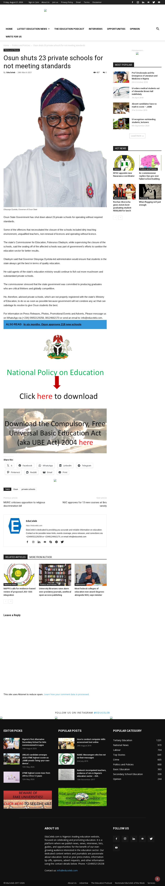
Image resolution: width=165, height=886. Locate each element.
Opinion (135, 28)
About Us (45, 2)
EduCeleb (10, 72)
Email (78, 2)
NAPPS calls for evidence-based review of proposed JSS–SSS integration (19, 591)
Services (151, 883)
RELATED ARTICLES (15, 557)
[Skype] (51, 542)
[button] (157, 29)
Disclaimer (97, 2)
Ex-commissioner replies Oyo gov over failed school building (149, 176)
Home (9, 28)
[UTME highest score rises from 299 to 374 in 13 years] (12, 777)
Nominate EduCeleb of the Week (130, 883)
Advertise (83, 883)
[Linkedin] (143, 2)
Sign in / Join (34, 2)
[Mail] (148, 2)
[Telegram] (57, 542)
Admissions (80, 584)
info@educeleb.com (67, 870)
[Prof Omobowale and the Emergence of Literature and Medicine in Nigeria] (121, 77)
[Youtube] (159, 2)
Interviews (95, 28)
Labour (117, 169)
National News (11, 584)
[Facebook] (132, 2)
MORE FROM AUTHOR (40, 557)
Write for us (14, 36)
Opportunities (116, 28)
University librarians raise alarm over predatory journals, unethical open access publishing (55, 591)
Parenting (144, 198)
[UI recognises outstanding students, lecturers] (121, 123)
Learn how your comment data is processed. (66, 694)
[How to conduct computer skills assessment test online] (66, 743)
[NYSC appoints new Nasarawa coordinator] (124, 163)
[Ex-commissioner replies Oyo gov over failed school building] (150, 163)
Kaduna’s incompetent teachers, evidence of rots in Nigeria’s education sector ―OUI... (91, 773)
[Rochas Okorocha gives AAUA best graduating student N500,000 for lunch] (124, 191)
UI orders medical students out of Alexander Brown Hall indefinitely (146, 91)
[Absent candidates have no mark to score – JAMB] (121, 108)
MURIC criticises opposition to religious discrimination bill (24, 504)
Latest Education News (32, 28)
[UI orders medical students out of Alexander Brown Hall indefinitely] (121, 92)
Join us (55, 2)
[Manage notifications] (157, 878)
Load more (136, 135)
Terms (86, 2)
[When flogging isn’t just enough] (150, 191)
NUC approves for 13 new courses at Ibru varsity (85, 504)
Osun (15, 489)
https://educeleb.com (34, 526)
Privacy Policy (67, 2)
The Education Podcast (69, 28)
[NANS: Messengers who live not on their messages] (66, 759)
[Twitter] (153, 2)
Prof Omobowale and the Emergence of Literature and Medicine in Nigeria (144, 76)
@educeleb (102, 712)
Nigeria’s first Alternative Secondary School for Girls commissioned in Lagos (34, 742)
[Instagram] (137, 2)
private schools (28, 489)
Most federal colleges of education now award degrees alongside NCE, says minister (89, 591)
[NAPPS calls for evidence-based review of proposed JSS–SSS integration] (20, 575)
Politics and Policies (21, 45)
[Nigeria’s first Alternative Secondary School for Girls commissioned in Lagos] (12, 743)
